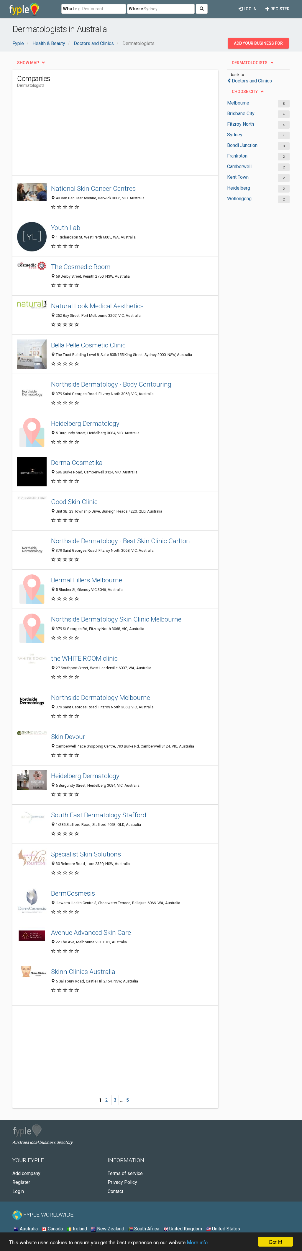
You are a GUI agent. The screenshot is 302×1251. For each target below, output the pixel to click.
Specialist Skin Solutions (86, 854)
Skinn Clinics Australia (83, 971)
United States (225, 1229)
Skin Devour (68, 736)
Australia (28, 1229)
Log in (250, 8)
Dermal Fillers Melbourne (86, 580)
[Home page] (24, 8)
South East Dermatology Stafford (98, 815)
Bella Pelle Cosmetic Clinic (88, 345)
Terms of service (125, 1173)
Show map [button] (28, 62)
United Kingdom (185, 1229)
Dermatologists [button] (249, 62)
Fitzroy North (240, 124)
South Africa (146, 1229)
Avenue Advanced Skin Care (91, 932)
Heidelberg (238, 188)
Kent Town (238, 177)
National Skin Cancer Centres (93, 188)
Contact (115, 1191)
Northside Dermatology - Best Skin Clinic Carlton (120, 541)
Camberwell (239, 166)
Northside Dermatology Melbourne (100, 697)
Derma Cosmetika (77, 462)
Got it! (275, 1241)
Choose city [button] (245, 91)
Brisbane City (241, 113)
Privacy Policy (122, 1182)
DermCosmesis (73, 893)
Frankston (237, 156)
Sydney (234, 134)
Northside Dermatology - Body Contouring (111, 384)
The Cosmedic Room (81, 267)
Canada (55, 1229)
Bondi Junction (242, 145)
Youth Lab (65, 227)
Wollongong (239, 198)
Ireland (79, 1229)
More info (197, 1242)
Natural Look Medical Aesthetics (97, 306)
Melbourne (238, 103)
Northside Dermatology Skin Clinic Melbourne (116, 619)
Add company (26, 1173)
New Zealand (110, 1229)
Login (18, 1191)
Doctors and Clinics (252, 81)
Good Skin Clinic (74, 502)
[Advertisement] (124, 134)
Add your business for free (258, 45)
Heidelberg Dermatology (85, 423)
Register (280, 8)
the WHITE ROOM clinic (84, 658)
